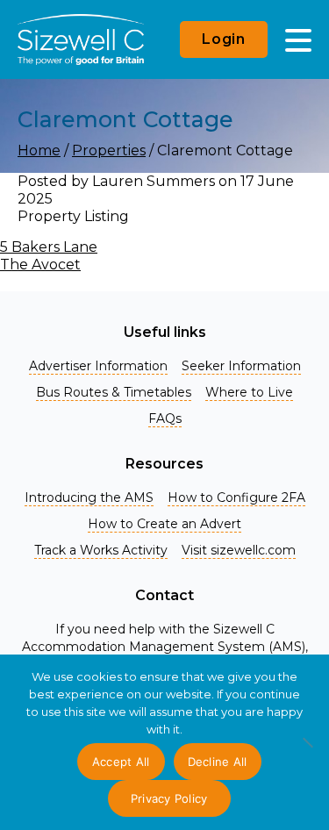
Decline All (217, 762)
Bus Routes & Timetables (113, 392)
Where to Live (249, 392)
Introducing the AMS (89, 497)
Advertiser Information (98, 366)
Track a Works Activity (101, 550)
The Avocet (40, 264)
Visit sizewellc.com (239, 550)
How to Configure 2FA (236, 497)
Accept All (121, 762)
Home (39, 150)
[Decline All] (307, 751)
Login (224, 39)
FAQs (165, 418)
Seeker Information (241, 366)
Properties (109, 150)
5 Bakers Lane (48, 247)
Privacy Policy (169, 798)
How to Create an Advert (164, 524)
